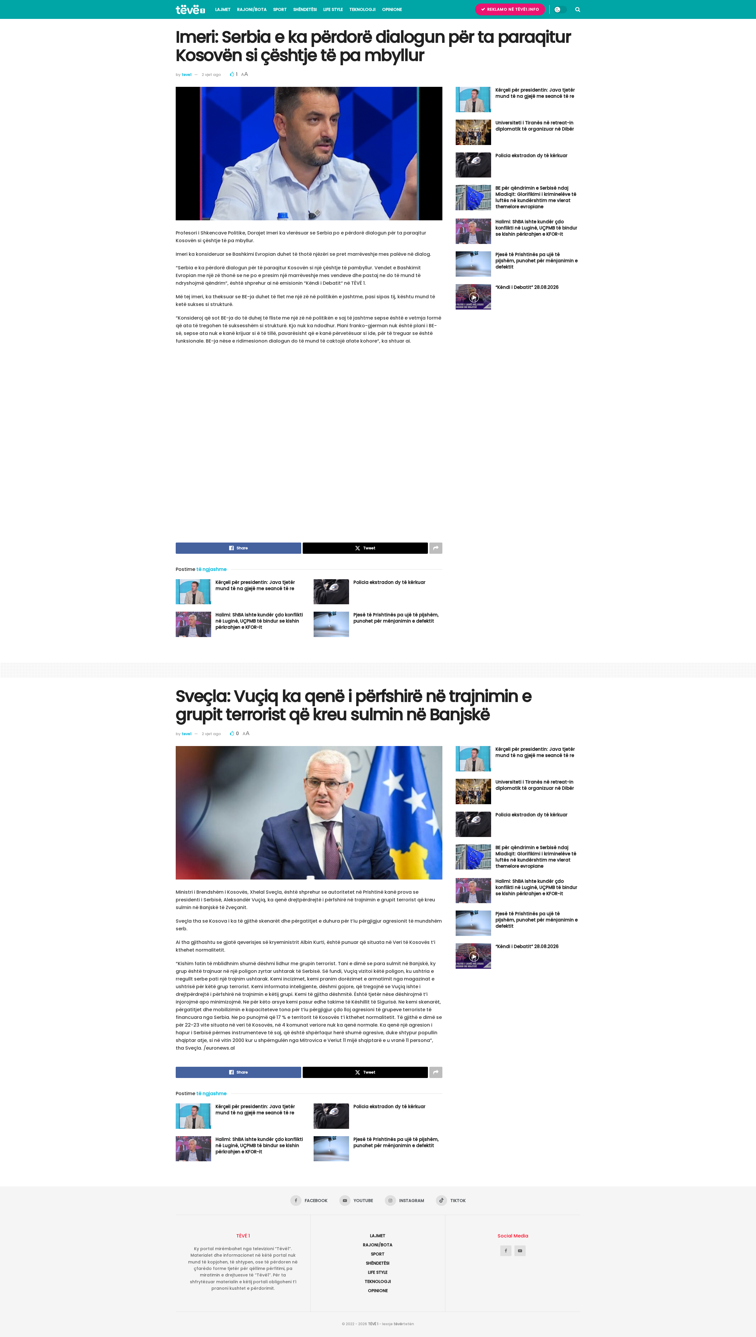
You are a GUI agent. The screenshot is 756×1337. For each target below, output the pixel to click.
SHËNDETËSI (305, 9)
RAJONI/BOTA (252, 9)
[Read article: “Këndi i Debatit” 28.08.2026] (473, 297)
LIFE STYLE (333, 9)
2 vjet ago (211, 74)
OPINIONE (392, 9)
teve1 (187, 74)
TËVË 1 (373, 1323)
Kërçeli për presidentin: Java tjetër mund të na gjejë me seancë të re (255, 585)
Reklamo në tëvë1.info (512, 9)
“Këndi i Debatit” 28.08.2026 (527, 287)
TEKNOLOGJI (362, 9)
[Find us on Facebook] (505, 1250)
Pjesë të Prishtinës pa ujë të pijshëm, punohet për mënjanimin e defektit (396, 618)
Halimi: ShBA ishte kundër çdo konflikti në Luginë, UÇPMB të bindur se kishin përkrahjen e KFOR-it (259, 621)
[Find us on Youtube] (520, 1250)
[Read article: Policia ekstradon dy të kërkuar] (331, 592)
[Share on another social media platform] (435, 548)
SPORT (280, 9)
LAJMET (223, 9)
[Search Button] (577, 9)
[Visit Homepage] (190, 9)
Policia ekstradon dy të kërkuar (389, 582)
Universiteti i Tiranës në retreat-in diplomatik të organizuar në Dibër (535, 126)
